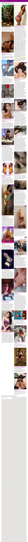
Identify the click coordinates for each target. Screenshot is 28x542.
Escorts (2, 2)
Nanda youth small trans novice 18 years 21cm (19, 390)
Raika (3, 76)
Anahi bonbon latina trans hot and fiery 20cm (20, 293)
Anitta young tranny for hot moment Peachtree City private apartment (7, 120)
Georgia (9, 2)
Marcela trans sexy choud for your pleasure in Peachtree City (19, 367)
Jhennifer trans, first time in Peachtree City (19, 190)
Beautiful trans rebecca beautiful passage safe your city (7, 146)
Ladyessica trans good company (20, 229)
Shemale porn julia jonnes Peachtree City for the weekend (19, 26)
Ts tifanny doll (16, 111)
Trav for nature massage (6, 98)
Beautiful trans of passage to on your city (19, 343)
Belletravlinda (16, 174)
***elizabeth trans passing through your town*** (6, 301)
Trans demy (4, 215)
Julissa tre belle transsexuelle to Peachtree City (19, 79)
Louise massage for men (6, 269)
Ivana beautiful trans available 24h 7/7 (7, 244)
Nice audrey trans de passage (7, 332)
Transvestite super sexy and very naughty (20, 136)
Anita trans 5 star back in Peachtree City (6, 53)
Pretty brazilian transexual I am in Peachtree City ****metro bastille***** (7, 176)
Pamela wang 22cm (17, 255)
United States (5, 2)
